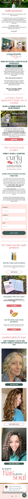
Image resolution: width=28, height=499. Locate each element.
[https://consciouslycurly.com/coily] (14, 444)
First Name (5, 207)
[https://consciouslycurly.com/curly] (14, 404)
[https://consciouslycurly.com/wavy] (14, 365)
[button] (24, 2)
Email (4, 223)
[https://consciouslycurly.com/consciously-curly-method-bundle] (14, 118)
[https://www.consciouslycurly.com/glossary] (14, 284)
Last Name (5, 215)
